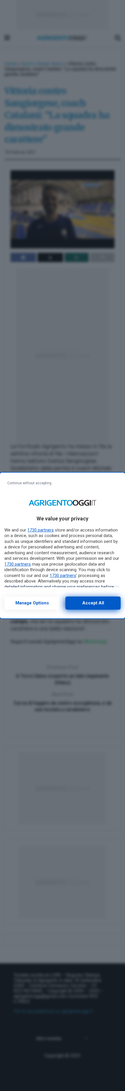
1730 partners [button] (40, 530)
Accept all (93, 603)
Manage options (32, 603)
